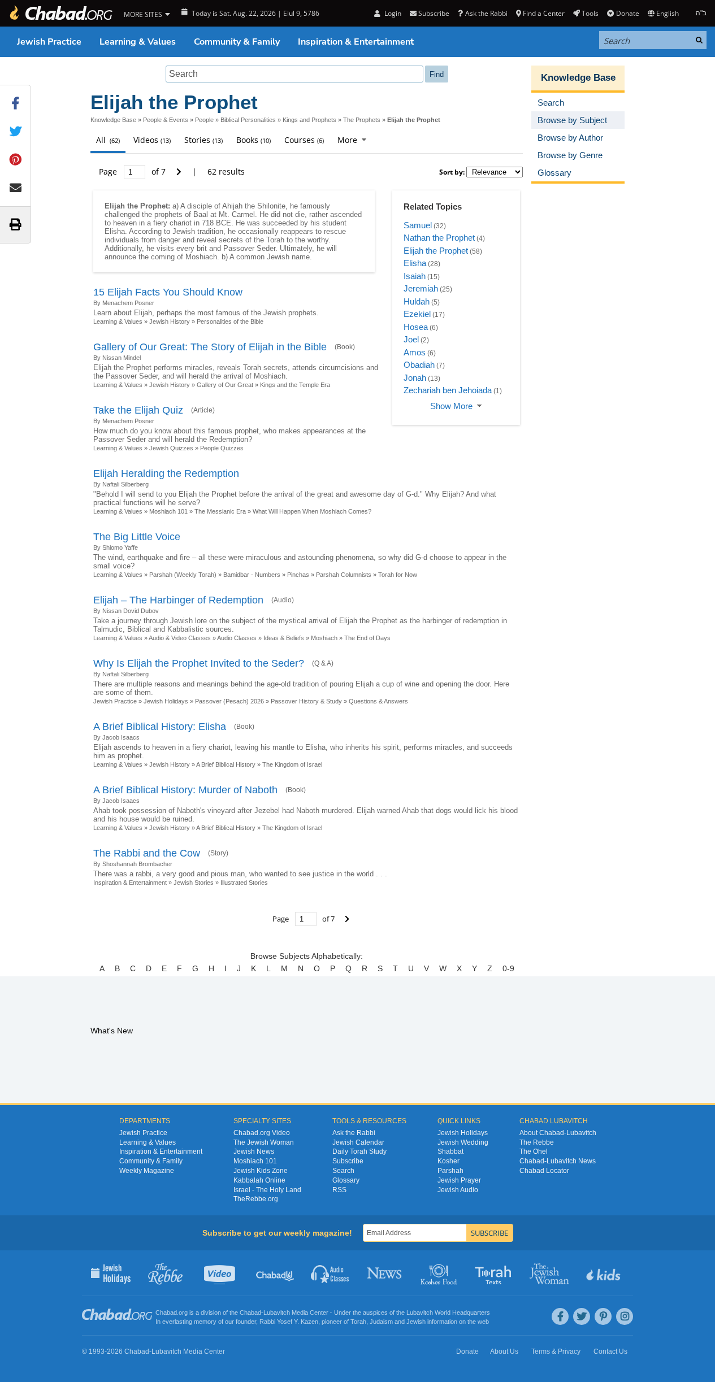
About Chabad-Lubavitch (557, 1133)
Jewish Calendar (358, 1142)
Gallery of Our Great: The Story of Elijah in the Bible (210, 347)
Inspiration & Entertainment (356, 42)
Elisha (115, 231)
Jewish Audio (457, 1190)
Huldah (417, 301)
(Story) (218, 853)
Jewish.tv (220, 1273)
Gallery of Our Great (225, 384)
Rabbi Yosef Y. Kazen (288, 1321)
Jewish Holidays (166, 701)
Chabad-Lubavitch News (557, 1161)
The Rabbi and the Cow (146, 853)
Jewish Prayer (459, 1180)
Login (392, 13)
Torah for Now (397, 574)
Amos (415, 352)
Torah (358, 1321)
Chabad (250, 1312)
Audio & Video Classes (180, 637)
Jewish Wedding (462, 1142)
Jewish (416, 1321)
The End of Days (367, 637)
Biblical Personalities (248, 119)
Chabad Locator (544, 1171)
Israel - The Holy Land (267, 1190)
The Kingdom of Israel (292, 764)
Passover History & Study (306, 701)
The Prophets (361, 119)
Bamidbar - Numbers (251, 574)
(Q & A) (322, 663)
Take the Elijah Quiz (138, 410)
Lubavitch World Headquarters (448, 1312)
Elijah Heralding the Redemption (166, 473)
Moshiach (201, 257)
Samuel (418, 225)
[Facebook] (560, 1316)
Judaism (381, 1321)
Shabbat (450, 1151)
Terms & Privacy (555, 1351)
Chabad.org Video (261, 1133)
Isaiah (415, 276)
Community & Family (237, 42)
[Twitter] (581, 1316)
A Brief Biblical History (225, 764)
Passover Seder (249, 248)
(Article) (203, 410)
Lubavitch (276, 1312)
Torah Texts (494, 1273)
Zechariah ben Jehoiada (448, 390)
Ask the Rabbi (486, 13)
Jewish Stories (194, 882)
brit (202, 248)
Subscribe (347, 1161)
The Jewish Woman (263, 1142)
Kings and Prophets (309, 119)
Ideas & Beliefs (283, 637)
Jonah (415, 378)
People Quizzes (222, 448)
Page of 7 (133, 171)
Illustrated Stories (244, 882)
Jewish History (169, 321)
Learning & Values (137, 42)
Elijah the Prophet (436, 250)
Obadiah (419, 365)
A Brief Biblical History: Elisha (159, 726)
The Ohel (533, 1151)
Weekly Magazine (146, 1171)
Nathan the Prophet (439, 237)
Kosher (448, 1161)
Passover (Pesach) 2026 (229, 701)
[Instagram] (624, 1316)
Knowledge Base (113, 119)
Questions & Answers (378, 701)
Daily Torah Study (359, 1151)
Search (343, 1171)
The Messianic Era (220, 511)
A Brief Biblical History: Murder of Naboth (185, 790)
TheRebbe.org (255, 1199)
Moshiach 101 (168, 511)
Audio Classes (237, 637)
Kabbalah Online (259, 1180)
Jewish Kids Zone (260, 1171)
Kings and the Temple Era (295, 384)
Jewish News (253, 1151)
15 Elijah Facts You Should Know (167, 292)
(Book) (345, 347)
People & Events (165, 119)
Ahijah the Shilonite (253, 206)
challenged (122, 214)
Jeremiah (421, 288)
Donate (627, 13)
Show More (451, 406)
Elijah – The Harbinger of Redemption (178, 600)
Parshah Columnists (343, 574)
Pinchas (298, 574)
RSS (339, 1190)
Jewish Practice (49, 42)
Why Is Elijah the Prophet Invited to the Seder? (198, 663)
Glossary (345, 1180)
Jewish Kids (604, 1273)
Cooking (440, 1273)
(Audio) (282, 600)
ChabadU (275, 1273)
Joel (411, 339)
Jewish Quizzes (171, 448)
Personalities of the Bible (230, 321)
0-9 (508, 968)
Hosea (416, 327)
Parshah (450, 1171)
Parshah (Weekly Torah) (182, 574)
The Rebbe (536, 1142)
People (204, 119)
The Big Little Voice (136, 536)
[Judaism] (60, 13)
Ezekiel (417, 314)
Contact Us (610, 1351)
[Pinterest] (603, 1316)
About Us (504, 1351)
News (385, 1273)
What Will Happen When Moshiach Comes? (312, 511)
